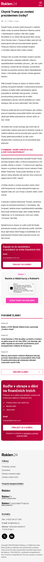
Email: (5, 254)
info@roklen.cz (14, 523)
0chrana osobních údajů (11, 474)
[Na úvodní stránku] (9, 3)
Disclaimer (6, 470)
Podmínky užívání (9, 467)
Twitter (4, 536)
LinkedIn (11, 536)
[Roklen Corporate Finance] (15, 504)
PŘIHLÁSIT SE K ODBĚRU (22, 264)
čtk (2, 21)
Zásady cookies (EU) (10, 477)
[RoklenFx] (9, 497)
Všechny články (20, 372)
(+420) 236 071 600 (14, 519)
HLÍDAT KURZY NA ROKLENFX (22, 300)
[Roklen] (6, 490)
